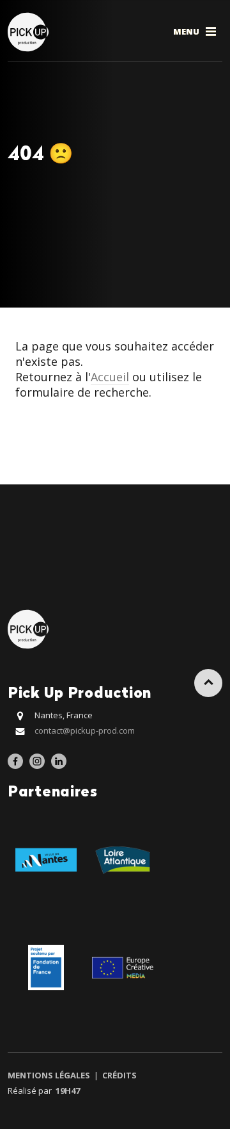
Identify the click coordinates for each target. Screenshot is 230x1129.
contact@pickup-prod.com (84, 730)
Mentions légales (50, 1075)
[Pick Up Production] (30, 31)
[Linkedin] (58, 761)
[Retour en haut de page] (208, 683)
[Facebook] (15, 761)
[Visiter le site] (46, 859)
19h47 (68, 1090)
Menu (187, 31)
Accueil (110, 376)
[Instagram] (37, 761)
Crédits (118, 1075)
